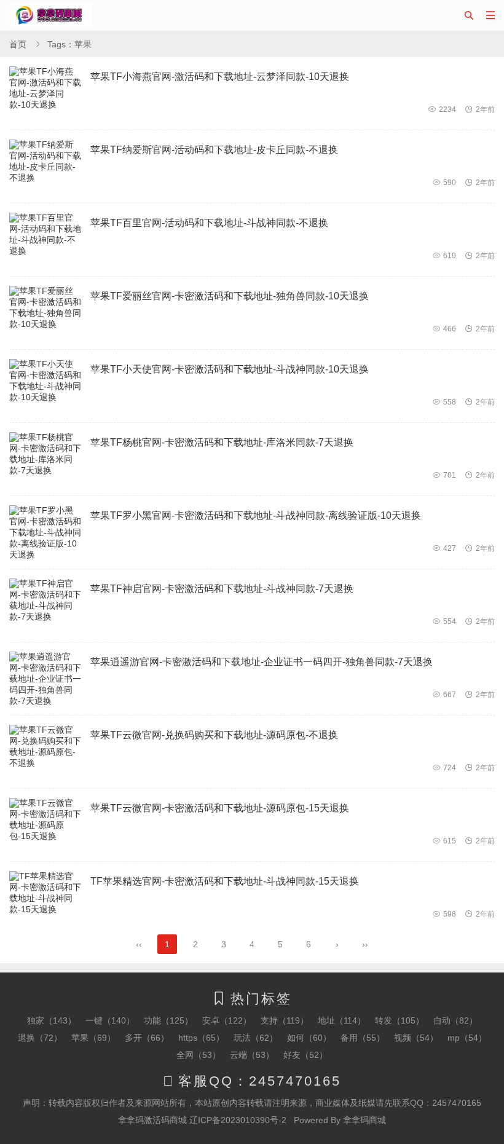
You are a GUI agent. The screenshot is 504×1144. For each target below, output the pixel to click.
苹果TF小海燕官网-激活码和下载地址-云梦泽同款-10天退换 (219, 76)
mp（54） (467, 1038)
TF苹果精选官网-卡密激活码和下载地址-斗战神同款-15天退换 (224, 881)
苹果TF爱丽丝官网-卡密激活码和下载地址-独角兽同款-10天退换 (229, 296)
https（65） (201, 1038)
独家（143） (51, 1020)
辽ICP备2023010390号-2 (237, 1120)
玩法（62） (256, 1038)
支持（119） (285, 1020)
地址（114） (342, 1020)
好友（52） (305, 1055)
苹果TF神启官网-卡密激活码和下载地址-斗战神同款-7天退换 (221, 588)
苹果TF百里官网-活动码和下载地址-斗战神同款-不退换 (209, 223)
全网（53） (198, 1055)
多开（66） (147, 1038)
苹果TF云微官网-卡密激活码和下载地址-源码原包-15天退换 (219, 808)
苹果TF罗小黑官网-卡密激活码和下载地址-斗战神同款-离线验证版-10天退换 (255, 515)
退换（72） (40, 1038)
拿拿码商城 (364, 1120)
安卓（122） (226, 1020)
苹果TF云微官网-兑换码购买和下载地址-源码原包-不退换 (214, 735)
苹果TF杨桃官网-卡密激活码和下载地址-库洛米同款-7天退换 (221, 442)
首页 (17, 44)
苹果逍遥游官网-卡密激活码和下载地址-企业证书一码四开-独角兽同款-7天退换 (261, 662)
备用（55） (363, 1038)
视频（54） (416, 1038)
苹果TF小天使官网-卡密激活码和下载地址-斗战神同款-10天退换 (229, 369)
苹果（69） (93, 1038)
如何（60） (309, 1038)
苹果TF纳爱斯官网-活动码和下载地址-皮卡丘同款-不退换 (214, 149)
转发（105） (399, 1020)
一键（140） (110, 1020)
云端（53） (252, 1055)
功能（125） (168, 1020)
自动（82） (455, 1020)
